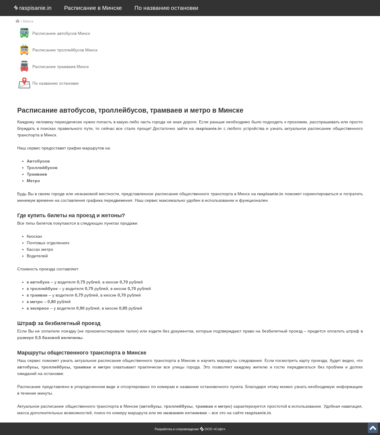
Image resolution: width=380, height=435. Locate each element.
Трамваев (37, 174)
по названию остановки (182, 412)
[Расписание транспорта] (17, 21)
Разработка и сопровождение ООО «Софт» (190, 429)
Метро (33, 180)
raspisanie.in (35, 8)
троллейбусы (178, 406)
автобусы (151, 406)
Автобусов (38, 161)
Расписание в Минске (93, 8)
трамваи (204, 406)
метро (224, 406)
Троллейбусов (42, 167)
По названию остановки (166, 8)
